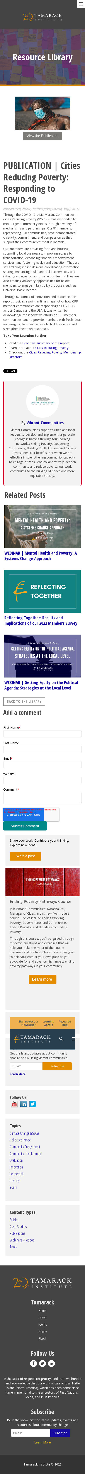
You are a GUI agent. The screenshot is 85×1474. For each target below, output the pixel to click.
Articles (14, 1219)
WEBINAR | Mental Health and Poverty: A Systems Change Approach (40, 555)
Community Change (60, 209)
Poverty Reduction (22, 209)
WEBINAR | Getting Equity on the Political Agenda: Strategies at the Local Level (41, 685)
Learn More (18, 1074)
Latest (42, 1317)
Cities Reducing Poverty (41, 209)
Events (42, 1324)
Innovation (16, 1167)
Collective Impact (20, 1140)
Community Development (26, 1153)
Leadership (17, 1173)
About (42, 1338)
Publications (8, 209)
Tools (13, 1246)
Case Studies (18, 1226)
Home (42, 1310)
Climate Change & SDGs (24, 1133)
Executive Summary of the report (45, 343)
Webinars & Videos (22, 1240)
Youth (13, 1187)
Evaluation (16, 1160)
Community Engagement (25, 1146)
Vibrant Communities (45, 423)
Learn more (42, 979)
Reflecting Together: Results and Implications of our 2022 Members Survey (40, 620)
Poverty (15, 1180)
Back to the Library (24, 701)
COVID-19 (74, 209)
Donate (42, 1331)
